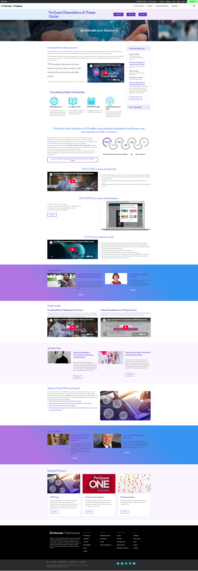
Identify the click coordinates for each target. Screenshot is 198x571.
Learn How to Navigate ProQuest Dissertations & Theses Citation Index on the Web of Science (72, 159)
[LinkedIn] (122, 563)
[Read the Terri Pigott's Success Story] (116, 278)
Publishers (168, 1)
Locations (85, 542)
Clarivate (135, 548)
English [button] (5, 1)
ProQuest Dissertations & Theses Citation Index (79, 145)
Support (135, 545)
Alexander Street (121, 542)
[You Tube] (134, 563)
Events (183, 1)
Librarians (151, 6)
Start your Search (135, 98)
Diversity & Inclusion (105, 535)
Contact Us (192, 1)
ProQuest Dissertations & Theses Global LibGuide (137, 63)
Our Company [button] (153, 1)
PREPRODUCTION (142, 1)
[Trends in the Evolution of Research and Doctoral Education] (58, 439)
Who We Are (86, 535)
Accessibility (103, 538)
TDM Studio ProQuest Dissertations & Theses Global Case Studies (64, 401)
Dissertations (176, 6)
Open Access (136, 538)
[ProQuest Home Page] (11, 6)
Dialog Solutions (121, 545)
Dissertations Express (135, 77)
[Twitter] (118, 563)
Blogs (178, 1)
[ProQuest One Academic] (99, 483)
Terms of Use (53, 562)
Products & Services (140, 6)
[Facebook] (126, 563)
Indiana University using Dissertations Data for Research (62, 405)
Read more (80, 294)
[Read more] (59, 357)
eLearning (52, 214)
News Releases (87, 545)
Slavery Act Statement (105, 545)
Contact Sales (118, 14)
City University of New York (55, 410)
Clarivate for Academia (122, 548)
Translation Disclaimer (62, 562)
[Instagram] (130, 563)
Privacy (102, 542)
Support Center (134, 54)
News (173, 1)
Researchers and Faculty (163, 6)
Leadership (86, 538)
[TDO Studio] (63, 483)
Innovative (119, 538)
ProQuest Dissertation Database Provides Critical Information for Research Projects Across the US (72, 408)
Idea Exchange (133, 71)
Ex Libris (119, 535)
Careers (162, 1)
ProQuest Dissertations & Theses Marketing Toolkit (137, 83)
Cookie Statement (73, 562)
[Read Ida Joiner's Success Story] (61, 280)
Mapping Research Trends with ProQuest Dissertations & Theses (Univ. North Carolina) (69, 403)
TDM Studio (68, 395)
